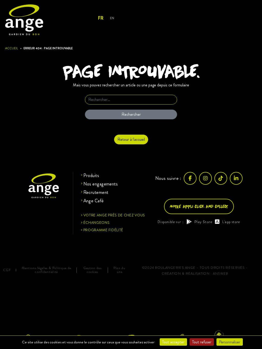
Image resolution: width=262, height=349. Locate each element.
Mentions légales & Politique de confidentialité (46, 270)
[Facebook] (190, 178)
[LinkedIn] (236, 178)
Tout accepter (173, 342)
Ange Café (93, 200)
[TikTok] (220, 178)
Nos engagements (100, 184)
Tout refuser (201, 342)
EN (112, 18)
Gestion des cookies (92, 270)
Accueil (11, 48)
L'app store (231, 221)
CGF (7, 270)
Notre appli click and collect (199, 206)
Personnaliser (229, 342)
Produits (91, 175)
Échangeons (96, 222)
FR (100, 18)
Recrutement (95, 192)
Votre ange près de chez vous (114, 215)
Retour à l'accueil (131, 139)
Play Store (203, 221)
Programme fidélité (103, 229)
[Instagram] (205, 178)
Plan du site (120, 270)
